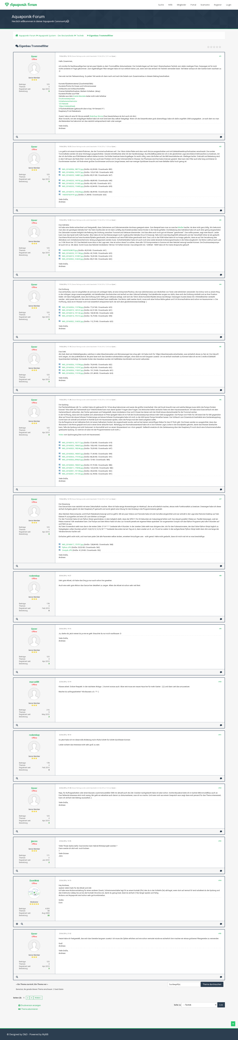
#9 (220, 629)
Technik (80, 35)
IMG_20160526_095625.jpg (72, 460)
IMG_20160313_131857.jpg (72, 256)
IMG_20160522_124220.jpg (72, 259)
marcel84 (34, 682)
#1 (220, 56)
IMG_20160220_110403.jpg (72, 186)
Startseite (205, 4)
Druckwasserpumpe (67, 99)
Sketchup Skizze (96, 116)
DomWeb (34, 880)
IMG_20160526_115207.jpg (72, 370)
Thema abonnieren (29, 1009)
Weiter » (38, 998)
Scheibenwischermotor (68, 101)
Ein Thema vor (40, 984)
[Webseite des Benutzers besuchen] (17, 924)
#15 (220, 933)
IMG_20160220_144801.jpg (72, 175)
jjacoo (34, 841)
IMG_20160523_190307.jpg (72, 454)
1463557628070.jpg (70, 250)
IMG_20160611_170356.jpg (72, 468)
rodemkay (34, 575)
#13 (220, 841)
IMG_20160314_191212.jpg (72, 316)
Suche (161, 4)
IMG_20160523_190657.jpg (72, 465)
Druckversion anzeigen (31, 1005)
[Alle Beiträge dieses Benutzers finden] (17, 137)
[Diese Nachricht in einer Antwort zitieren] (221, 137)
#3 (220, 220)
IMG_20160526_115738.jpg (72, 365)
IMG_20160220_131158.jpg (72, 253)
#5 (220, 347)
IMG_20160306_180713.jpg (72, 169)
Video (61, 435)
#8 (220, 576)
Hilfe (170, 4)
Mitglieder (181, 4)
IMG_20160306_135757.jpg (72, 172)
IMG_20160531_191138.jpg (72, 471)
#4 (220, 284)
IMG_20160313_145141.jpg (72, 310)
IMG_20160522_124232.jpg (72, 321)
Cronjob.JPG (67, 550)
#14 (220, 880)
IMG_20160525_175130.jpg (72, 457)
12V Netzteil (63, 104)
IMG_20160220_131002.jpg (72, 183)
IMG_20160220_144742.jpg (72, 180)
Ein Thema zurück (25, 984)
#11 (220, 735)
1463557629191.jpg (70, 195)
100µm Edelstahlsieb (67, 106)
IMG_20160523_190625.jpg (72, 445)
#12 (220, 788)
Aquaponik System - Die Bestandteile (56, 35)
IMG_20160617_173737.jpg (72, 544)
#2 (220, 146)
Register (218, 4)
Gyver (34, 56)
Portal (193, 4)
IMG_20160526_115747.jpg (72, 367)
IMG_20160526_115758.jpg (72, 307)
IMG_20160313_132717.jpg (72, 443)
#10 (220, 682)
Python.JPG (66, 547)
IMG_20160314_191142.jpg (72, 313)
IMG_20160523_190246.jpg (72, 448)
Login (228, 4)
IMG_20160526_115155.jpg (72, 373)
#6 (220, 400)
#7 (220, 499)
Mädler (180, 227)
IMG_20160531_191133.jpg (72, 474)
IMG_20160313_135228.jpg (72, 192)
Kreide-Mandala (79, 96)
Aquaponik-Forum (23, 4)
